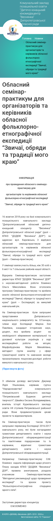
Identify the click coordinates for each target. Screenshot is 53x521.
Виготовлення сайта (29, 517)
